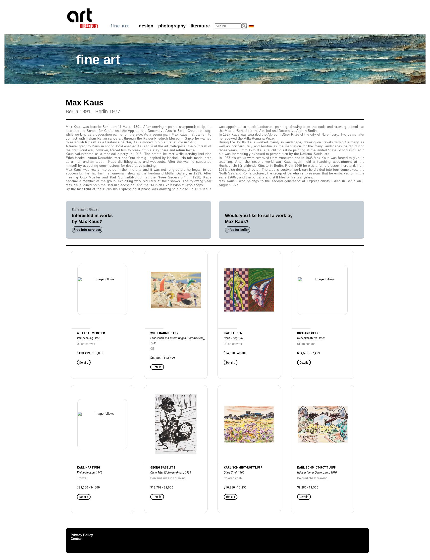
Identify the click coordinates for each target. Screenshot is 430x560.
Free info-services (87, 230)
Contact (76, 539)
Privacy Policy (82, 535)
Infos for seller (237, 230)
